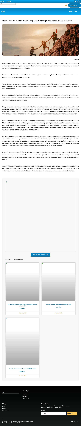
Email (43, 410)
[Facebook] (75, 1)
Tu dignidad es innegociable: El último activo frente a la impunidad (22, 305)
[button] (65, 5)
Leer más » (22, 308)
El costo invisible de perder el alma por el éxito (58, 304)
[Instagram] (80, 1)
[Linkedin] (77, 1)
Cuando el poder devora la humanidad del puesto (22, 368)
